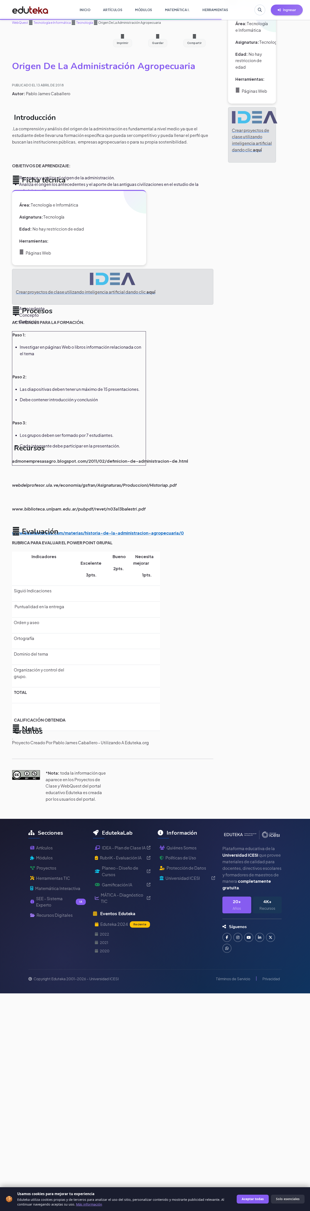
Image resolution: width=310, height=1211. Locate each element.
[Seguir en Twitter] (270, 937)
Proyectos (46, 868)
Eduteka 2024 (123, 924)
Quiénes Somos (182, 847)
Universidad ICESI (182, 878)
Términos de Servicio (233, 979)
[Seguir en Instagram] (237, 937)
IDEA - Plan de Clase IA (124, 847)
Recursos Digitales (55, 915)
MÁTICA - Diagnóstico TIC (122, 898)
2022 (104, 934)
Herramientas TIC (53, 878)
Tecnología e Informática (52, 22)
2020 (104, 951)
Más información (89, 1204)
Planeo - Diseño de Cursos (120, 871)
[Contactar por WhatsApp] (226, 948)
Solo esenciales (288, 1199)
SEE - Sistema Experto (59, 902)
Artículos (44, 847)
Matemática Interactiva (57, 888)
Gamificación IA (117, 884)
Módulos (44, 857)
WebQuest (20, 22)
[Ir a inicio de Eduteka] (30, 10)
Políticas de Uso (180, 857)
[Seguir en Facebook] (226, 937)
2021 (104, 942)
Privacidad (271, 979)
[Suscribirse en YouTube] (248, 937)
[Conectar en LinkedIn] (259, 937)
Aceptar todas (253, 1199)
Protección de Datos (186, 868)
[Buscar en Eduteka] (259, 10)
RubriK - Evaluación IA (121, 857)
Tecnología (84, 22)
